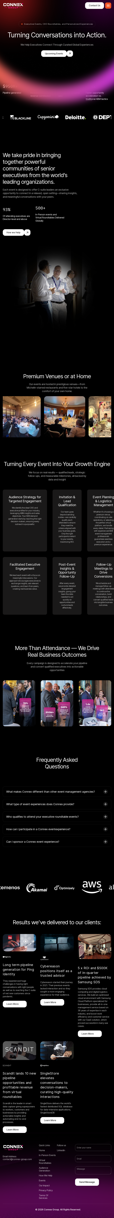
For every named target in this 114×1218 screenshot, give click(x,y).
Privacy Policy (46, 1190)
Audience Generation (44, 1169)
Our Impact (44, 1185)
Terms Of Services (43, 1197)
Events (42, 1180)
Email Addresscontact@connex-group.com (17, 1158)
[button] (108, 6)
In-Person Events (47, 1155)
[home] (13, 5)
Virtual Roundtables (45, 1161)
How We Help (45, 1175)
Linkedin (61, 1150)
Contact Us (94, 5)
